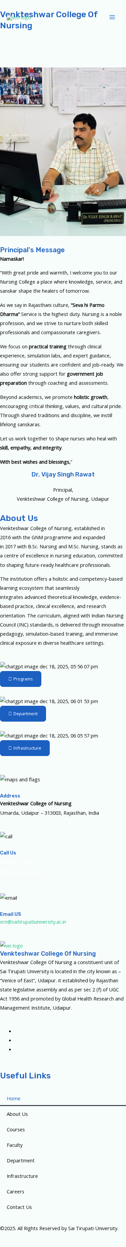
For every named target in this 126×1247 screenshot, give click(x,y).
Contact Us (19, 1207)
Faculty (15, 1144)
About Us (17, 1113)
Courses (16, 1129)
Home (13, 1098)
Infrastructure (22, 1175)
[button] (63, 44)
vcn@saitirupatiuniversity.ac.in (33, 921)
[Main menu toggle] (112, 17)
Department (21, 1160)
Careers (15, 1191)
